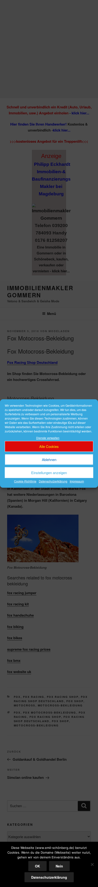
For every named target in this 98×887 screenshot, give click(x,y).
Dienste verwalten (47, 438)
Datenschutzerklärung (53, 481)
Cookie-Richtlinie (25, 481)
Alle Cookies (49, 446)
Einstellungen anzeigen (49, 472)
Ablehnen (49, 459)
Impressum (77, 481)
